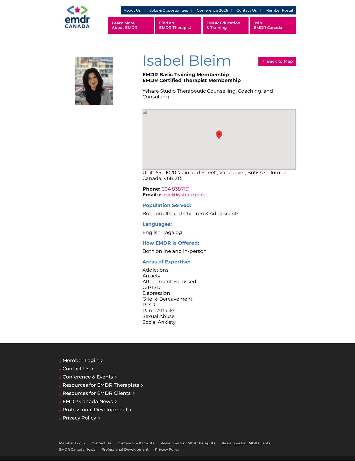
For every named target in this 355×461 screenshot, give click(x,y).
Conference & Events (88, 377)
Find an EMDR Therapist (175, 25)
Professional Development (95, 410)
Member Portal (279, 10)
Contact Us (246, 10)
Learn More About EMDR (124, 25)
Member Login (81, 360)
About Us (132, 10)
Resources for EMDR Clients (97, 393)
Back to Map (280, 61)
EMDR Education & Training (223, 25)
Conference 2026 (212, 10)
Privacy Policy (79, 418)
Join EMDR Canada (268, 25)
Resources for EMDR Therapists (101, 385)
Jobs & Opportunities (168, 10)
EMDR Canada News (88, 401)
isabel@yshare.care (182, 195)
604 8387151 (176, 189)
